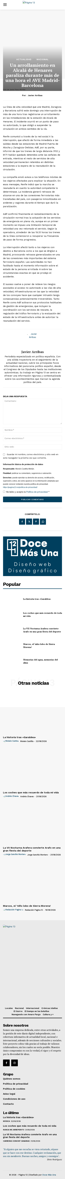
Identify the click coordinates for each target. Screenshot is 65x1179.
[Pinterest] (36, 522)
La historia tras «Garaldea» (37, 598)
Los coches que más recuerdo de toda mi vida (31, 792)
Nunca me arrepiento (13, 1130)
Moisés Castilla (26, 741)
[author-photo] (11, 741)
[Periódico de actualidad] (33, 4)
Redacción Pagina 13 (34, 910)
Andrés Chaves (27, 796)
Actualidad (23, 59)
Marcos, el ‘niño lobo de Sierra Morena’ (27, 905)
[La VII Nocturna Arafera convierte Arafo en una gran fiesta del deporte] (12, 630)
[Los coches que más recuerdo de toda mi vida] (12, 614)
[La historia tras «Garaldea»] (12, 599)
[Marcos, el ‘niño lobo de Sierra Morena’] (12, 645)
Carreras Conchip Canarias (16, 1141)
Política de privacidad (37, 491)
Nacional (43, 59)
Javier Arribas (35, 95)
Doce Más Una (49, 1175)
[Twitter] (29, 522)
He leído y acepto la (27, 491)
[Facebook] (22, 522)
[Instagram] (14, 1063)
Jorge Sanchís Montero (37, 855)
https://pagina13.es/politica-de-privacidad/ (20, 487)
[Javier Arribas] (32, 339)
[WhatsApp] (43, 522)
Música (6, 1121)
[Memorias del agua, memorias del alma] (12, 661)
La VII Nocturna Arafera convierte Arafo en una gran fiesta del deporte (42, 630)
